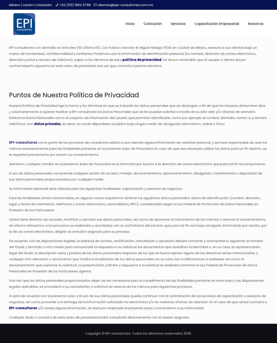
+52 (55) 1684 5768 (75, 5)
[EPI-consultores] (24, 24)
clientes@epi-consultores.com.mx (125, 5)
